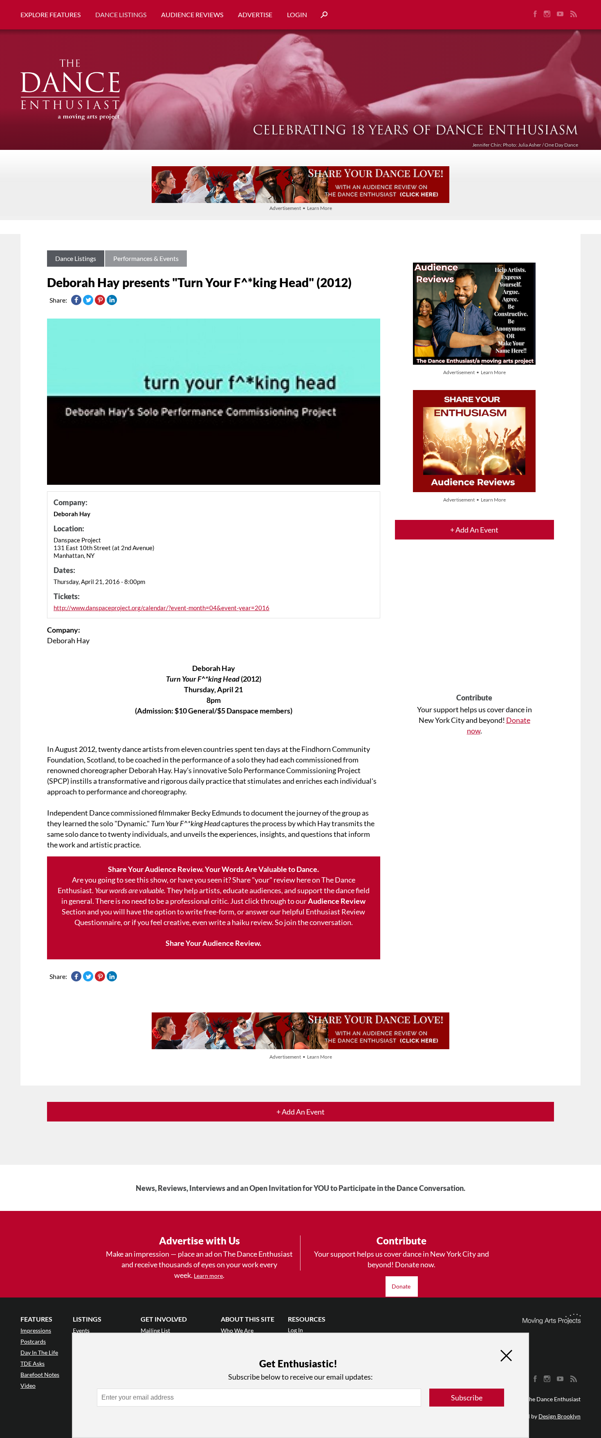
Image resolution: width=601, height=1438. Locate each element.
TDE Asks (32, 1363)
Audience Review (337, 900)
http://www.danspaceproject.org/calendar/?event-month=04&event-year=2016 (161, 607)
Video (28, 1385)
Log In (295, 1330)
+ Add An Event (474, 529)
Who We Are (237, 1330)
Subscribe (466, 1397)
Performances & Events (146, 258)
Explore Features (50, 14)
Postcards (33, 1341)
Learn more (208, 1275)
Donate (402, 1286)
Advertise (255, 14)
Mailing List (155, 1330)
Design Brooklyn (559, 1416)
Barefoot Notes (39, 1374)
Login (297, 14)
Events (81, 1330)
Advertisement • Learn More (300, 208)
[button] (320, 14)
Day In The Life (39, 1352)
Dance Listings (120, 14)
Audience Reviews (192, 14)
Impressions (35, 1330)
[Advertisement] (474, 623)
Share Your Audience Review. (213, 943)
